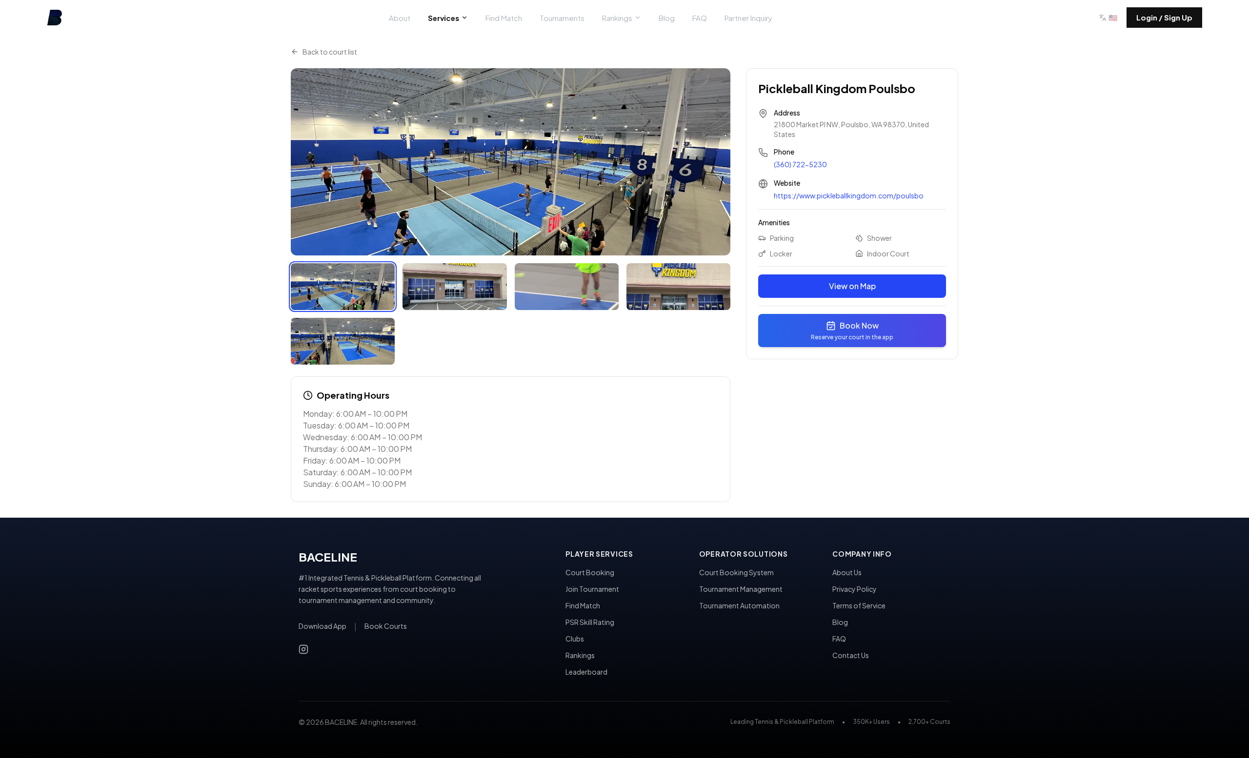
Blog (667, 17)
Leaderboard (586, 671)
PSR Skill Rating (589, 622)
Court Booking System (736, 572)
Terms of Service (859, 605)
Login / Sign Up (1164, 17)
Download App (322, 626)
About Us (847, 572)
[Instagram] (303, 649)
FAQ (699, 17)
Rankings (617, 17)
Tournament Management (741, 588)
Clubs (574, 638)
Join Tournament (592, 588)
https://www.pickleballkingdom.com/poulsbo (849, 195)
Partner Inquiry (748, 17)
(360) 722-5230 (800, 164)
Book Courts (385, 626)
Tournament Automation (739, 605)
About (399, 17)
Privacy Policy (854, 588)
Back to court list (329, 51)
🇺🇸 (1113, 17)
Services (443, 17)
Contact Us (850, 655)
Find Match (503, 17)
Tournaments (562, 17)
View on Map (852, 286)
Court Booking (589, 572)
